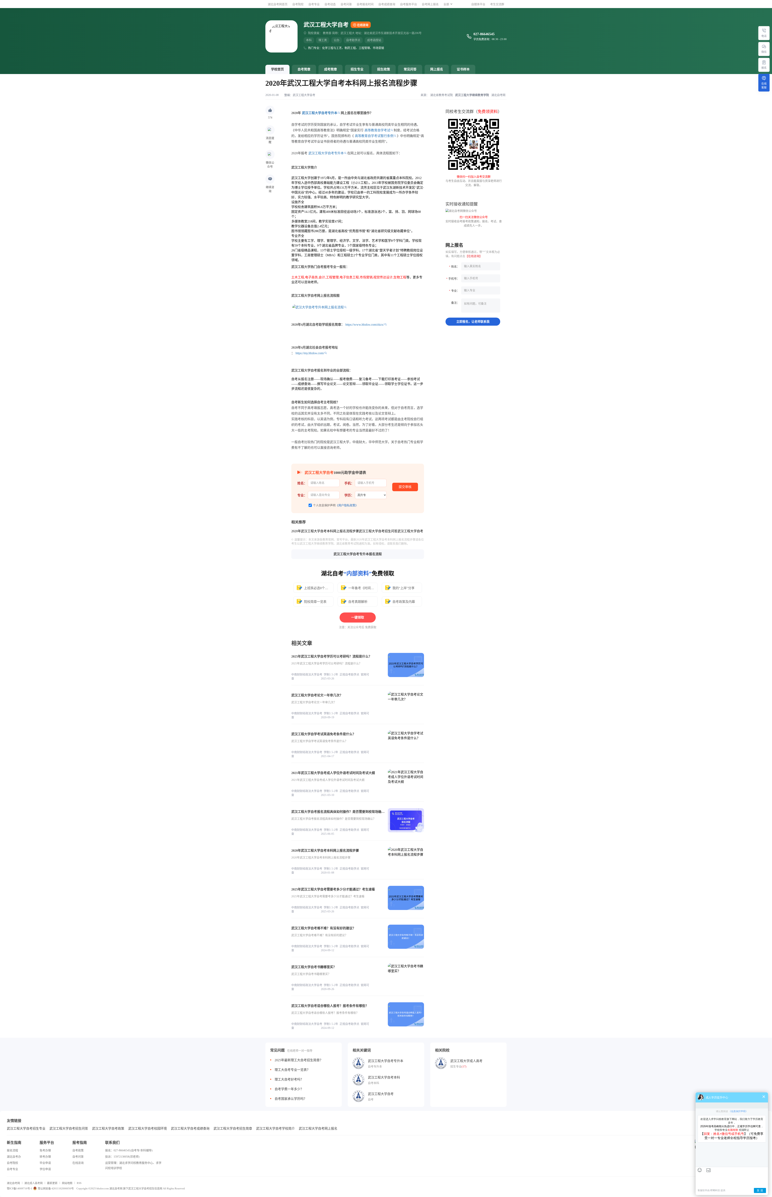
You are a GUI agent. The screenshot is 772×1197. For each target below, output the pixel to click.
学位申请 (45, 1169)
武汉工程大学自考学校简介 (275, 1128)
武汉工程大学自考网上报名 (318, 1128)
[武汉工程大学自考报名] (764, 62)
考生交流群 (497, 4)
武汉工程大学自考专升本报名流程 (358, 554)
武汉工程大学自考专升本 (319, 113)
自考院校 (298, 4)
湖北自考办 (14, 1156)
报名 (764, 67)
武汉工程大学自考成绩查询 (190, 1128)
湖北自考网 (13, 1183)
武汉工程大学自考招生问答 (68, 1128)
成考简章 (330, 69)
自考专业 (314, 4)
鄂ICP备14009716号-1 (19, 1188)
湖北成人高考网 (33, 1183)
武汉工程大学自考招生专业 (26, 1128)
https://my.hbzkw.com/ (310, 353)
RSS (79, 1183)
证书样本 (463, 69)
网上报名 (436, 69)
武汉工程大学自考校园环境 (147, 1128)
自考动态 (330, 4)
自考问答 (346, 4)
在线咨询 (362, 25)
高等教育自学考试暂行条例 (374, 136)
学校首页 (277, 69)
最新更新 (52, 1183)
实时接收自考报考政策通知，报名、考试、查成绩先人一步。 (474, 221)
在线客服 (764, 85)
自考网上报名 (430, 4)
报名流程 (12, 1150)
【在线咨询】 (473, 256)
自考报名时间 (365, 4)
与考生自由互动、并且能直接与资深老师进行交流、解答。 (474, 181)
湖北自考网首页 (277, 4)
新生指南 (14, 1143)
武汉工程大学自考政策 (108, 1128)
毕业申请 (45, 1162)
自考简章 (304, 69)
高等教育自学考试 (377, 130)
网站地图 (67, 1183)
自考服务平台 (408, 4)
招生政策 (383, 69)
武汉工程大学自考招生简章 (233, 1128)
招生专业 (357, 69)
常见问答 (410, 69)
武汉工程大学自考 (304, 95)
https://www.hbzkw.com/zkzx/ (364, 324)
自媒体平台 (478, 4)
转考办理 (45, 1156)
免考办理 (45, 1150)
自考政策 (78, 1150)
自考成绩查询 (386, 4)
